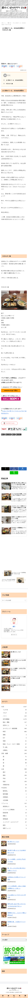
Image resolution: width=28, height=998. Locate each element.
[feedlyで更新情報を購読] (14, 634)
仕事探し (19, 434)
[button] (25, 600)
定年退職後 (9, 434)
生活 (3, 434)
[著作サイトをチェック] (12, 634)
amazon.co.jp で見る (11, 390)
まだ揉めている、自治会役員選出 (14, 80)
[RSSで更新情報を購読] (16, 634)
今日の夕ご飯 (9, 83)
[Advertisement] (14, 46)
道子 (14, 626)
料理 (14, 434)
